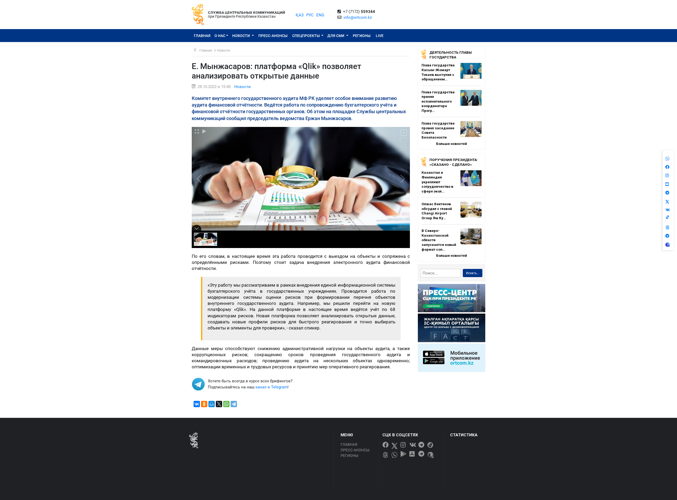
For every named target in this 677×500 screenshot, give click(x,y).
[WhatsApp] (226, 404)
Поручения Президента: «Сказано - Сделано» (453, 162)
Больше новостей (451, 143)
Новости (241, 36)
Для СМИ (336, 36)
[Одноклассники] (204, 404)
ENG (320, 15)
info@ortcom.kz (358, 17)
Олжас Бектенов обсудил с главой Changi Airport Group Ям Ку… (437, 211)
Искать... (472, 273)
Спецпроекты (306, 36)
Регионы (361, 36)
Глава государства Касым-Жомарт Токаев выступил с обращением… (438, 72)
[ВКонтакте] (197, 404)
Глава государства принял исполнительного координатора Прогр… (438, 101)
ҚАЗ (300, 15)
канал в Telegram (271, 387)
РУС (310, 15)
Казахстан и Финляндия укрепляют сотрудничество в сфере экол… (437, 181)
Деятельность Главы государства (450, 54)
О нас (219, 36)
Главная (202, 36)
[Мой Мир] (211, 404)
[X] (219, 404)
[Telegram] (234, 404)
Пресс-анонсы (272, 36)
